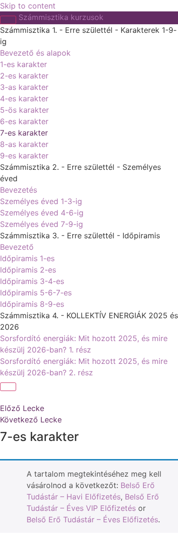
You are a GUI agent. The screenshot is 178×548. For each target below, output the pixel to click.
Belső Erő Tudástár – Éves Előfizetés (92, 519)
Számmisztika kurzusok (61, 17)
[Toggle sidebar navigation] (8, 20)
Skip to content (28, 5)
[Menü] (8, 386)
